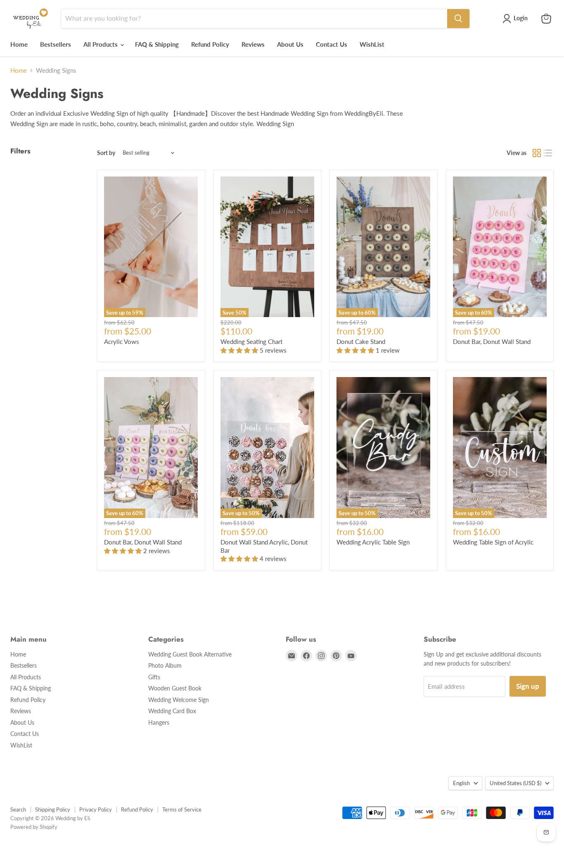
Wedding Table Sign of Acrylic (493, 542)
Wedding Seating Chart (251, 341)
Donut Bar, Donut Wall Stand (492, 341)
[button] (240, 350)
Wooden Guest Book (174, 688)
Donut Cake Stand (361, 341)
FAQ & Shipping (157, 44)
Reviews (253, 44)
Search (18, 809)
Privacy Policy (95, 809)
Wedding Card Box (172, 710)
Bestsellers (55, 44)
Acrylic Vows (121, 341)
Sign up (527, 686)
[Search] (458, 18)
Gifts (154, 676)
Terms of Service (181, 809)
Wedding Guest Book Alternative (190, 654)
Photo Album (165, 665)
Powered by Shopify (33, 827)
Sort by (106, 153)
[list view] (548, 153)
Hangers (158, 722)
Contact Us (331, 44)
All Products (101, 44)
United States (515, 783)
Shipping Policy (52, 809)
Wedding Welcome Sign (178, 699)
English (461, 783)
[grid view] (537, 153)
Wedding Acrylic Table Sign (373, 542)
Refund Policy (210, 44)
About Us (290, 44)
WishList (372, 44)
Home (19, 44)
